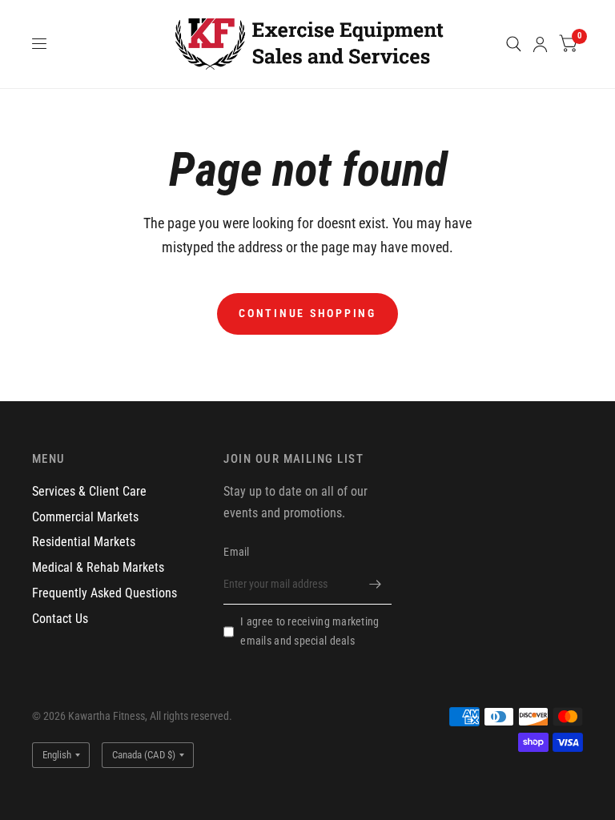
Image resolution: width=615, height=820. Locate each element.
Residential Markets (83, 541)
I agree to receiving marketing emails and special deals (309, 631)
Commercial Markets (85, 517)
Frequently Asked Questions (104, 593)
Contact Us (60, 618)
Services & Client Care (89, 491)
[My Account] (540, 44)
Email (236, 551)
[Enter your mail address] (376, 584)
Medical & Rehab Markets (98, 567)
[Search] (513, 44)
